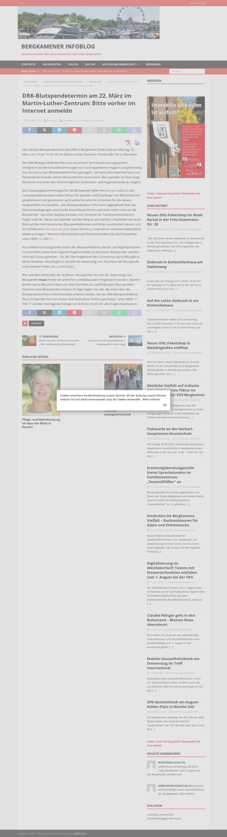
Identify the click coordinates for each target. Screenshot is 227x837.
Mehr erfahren (151, 399)
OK (165, 405)
